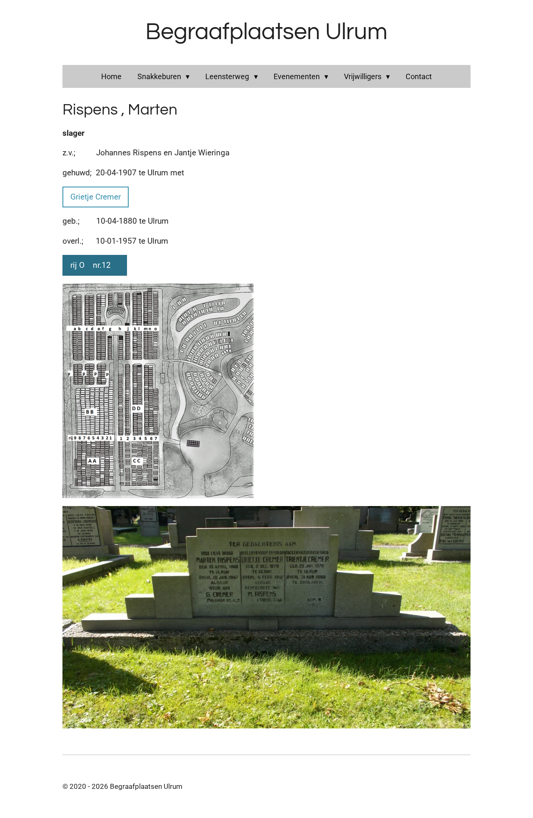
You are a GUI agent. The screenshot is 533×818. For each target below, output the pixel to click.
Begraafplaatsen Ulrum (266, 32)
